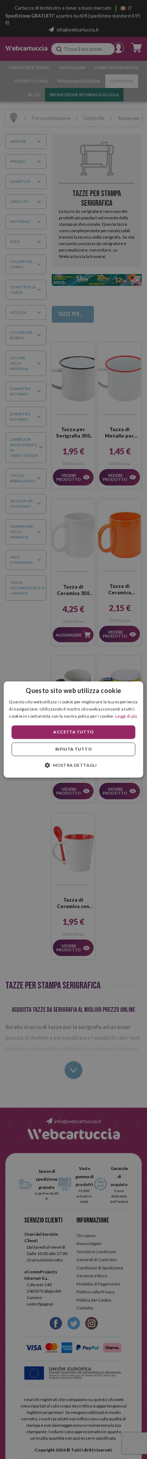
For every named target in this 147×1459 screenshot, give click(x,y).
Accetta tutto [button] (73, 732)
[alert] (73, 729)
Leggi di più (126, 716)
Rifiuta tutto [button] (73, 749)
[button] (73, 765)
